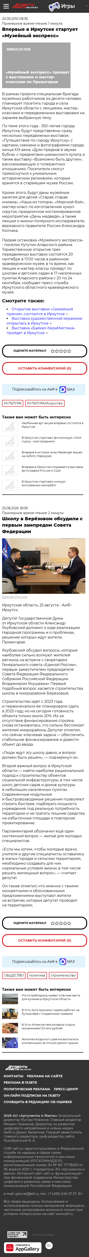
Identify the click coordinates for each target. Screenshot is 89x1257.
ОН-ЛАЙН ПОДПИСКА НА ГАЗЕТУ (32, 1095)
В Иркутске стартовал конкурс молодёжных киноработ (44, 483)
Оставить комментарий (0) (44, 368)
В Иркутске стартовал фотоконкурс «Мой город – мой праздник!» (51, 439)
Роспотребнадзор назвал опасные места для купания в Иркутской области (51, 997)
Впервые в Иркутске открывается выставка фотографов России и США (52, 468)
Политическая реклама (27, 1089)
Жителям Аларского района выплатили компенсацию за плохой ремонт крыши (50, 1041)
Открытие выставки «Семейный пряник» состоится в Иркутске (40, 311)
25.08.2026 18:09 (15, 508)
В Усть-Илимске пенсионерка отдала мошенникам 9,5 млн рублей (48, 1026)
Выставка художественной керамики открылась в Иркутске (44, 320)
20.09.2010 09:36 (15, 19)
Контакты (13, 1076)
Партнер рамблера (43, 1234)
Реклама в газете (20, 1082)
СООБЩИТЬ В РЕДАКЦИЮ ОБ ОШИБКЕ (38, 1102)
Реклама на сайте (45, 1076)
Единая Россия (14, 597)
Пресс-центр (66, 1089)
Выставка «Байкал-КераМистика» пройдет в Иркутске (41, 330)
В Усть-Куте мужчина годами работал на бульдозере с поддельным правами (50, 1011)
